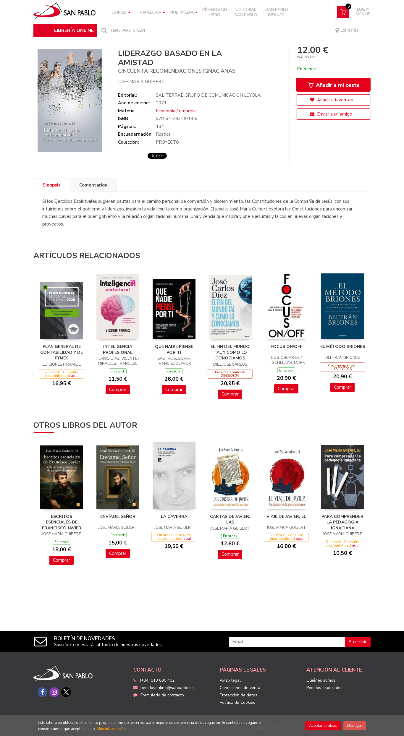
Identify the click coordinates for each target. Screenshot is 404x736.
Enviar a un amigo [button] (334, 114)
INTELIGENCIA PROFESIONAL (117, 349)
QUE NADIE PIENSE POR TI (174, 349)
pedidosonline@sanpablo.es (167, 687)
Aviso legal (230, 680)
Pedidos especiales (324, 687)
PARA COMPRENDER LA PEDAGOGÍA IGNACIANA (342, 522)
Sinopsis (52, 185)
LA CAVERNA (174, 516)
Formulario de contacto (162, 695)
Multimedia (182, 12)
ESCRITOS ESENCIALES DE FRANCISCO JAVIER (61, 522)
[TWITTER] (66, 692)
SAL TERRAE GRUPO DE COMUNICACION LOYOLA (208, 95)
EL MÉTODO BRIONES (342, 346)
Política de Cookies (237, 702)
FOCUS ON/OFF (286, 346)
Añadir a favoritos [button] (334, 100)
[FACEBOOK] (42, 692)
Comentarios (93, 185)
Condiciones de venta (240, 687)
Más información (111, 729)
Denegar (354, 725)
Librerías (349, 30)
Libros (119, 12)
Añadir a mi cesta (337, 85)
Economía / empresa (176, 111)
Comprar (117, 390)
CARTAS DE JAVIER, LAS (230, 519)
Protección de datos (238, 695)
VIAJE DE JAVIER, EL (286, 516)
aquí (74, 375)
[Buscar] (103, 30)
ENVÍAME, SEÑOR (117, 516)
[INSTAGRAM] (54, 692)
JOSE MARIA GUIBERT (141, 82)
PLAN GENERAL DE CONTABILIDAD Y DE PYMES (61, 352)
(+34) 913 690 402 (157, 680)
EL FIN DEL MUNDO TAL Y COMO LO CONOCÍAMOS (230, 352)
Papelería (150, 12)
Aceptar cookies (323, 725)
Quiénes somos (320, 680)
